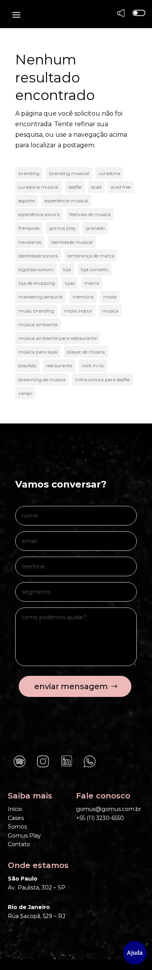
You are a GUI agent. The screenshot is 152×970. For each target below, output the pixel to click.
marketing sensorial (40, 297)
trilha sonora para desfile (102, 379)
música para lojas (37, 352)
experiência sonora (39, 214)
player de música (86, 352)
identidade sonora (38, 256)
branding (28, 173)
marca (91, 283)
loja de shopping (36, 283)
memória (83, 297)
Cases (16, 818)
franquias (28, 228)
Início (15, 809)
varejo (25, 393)
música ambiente (38, 324)
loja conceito (94, 269)
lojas (69, 283)
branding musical (69, 173)
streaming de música (41, 379)
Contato (19, 844)
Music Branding (36, 311)
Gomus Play (24, 835)
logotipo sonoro (35, 269)
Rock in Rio (93, 365)
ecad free (121, 187)
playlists (27, 365)
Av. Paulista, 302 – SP (36, 887)
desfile (74, 187)
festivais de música (90, 214)
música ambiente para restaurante (57, 338)
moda (110, 297)
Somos (17, 826)
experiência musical (66, 201)
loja (67, 269)
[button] (135, 953)
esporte (26, 201)
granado (95, 228)
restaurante (59, 365)
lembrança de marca (90, 256)
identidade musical (72, 242)
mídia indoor (78, 311)
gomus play (62, 228)
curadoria (109, 173)
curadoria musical (38, 187)
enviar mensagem (71, 686)
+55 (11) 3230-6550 (100, 818)
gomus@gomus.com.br (108, 809)
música (110, 311)
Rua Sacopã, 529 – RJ (36, 916)
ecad (96, 187)
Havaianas (29, 242)
